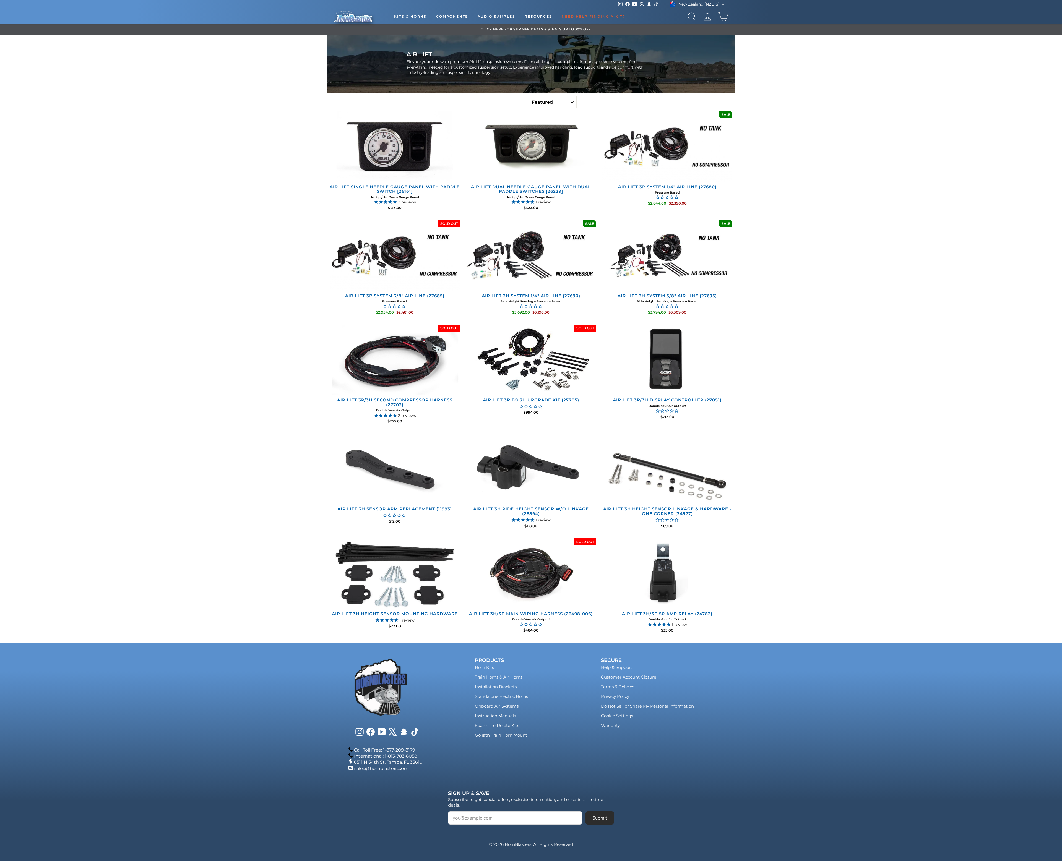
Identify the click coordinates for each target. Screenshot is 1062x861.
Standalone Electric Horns (501, 696)
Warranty (610, 725)
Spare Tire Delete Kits (497, 725)
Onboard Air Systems (497, 706)
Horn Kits (484, 667)
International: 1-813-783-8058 (385, 756)
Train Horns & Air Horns (498, 677)
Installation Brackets (496, 686)
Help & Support (616, 667)
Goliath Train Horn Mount (501, 735)
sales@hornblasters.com (381, 768)
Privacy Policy (615, 696)
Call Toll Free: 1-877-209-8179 (384, 750)
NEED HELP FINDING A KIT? (594, 16)
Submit (599, 818)
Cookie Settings (617, 715)
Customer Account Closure (628, 677)
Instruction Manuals (495, 715)
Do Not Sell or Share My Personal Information (647, 706)
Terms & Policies (617, 686)
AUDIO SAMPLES (496, 16)
